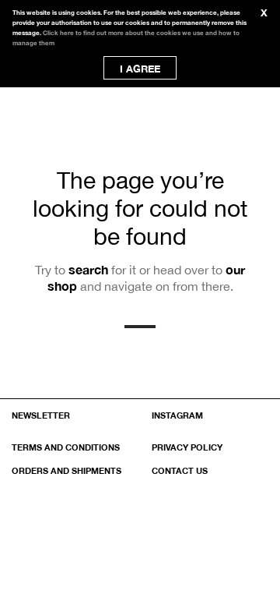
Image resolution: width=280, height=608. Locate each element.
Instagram (177, 415)
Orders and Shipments (66, 470)
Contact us (180, 470)
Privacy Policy (187, 447)
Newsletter (41, 415)
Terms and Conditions (66, 447)
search (88, 269)
